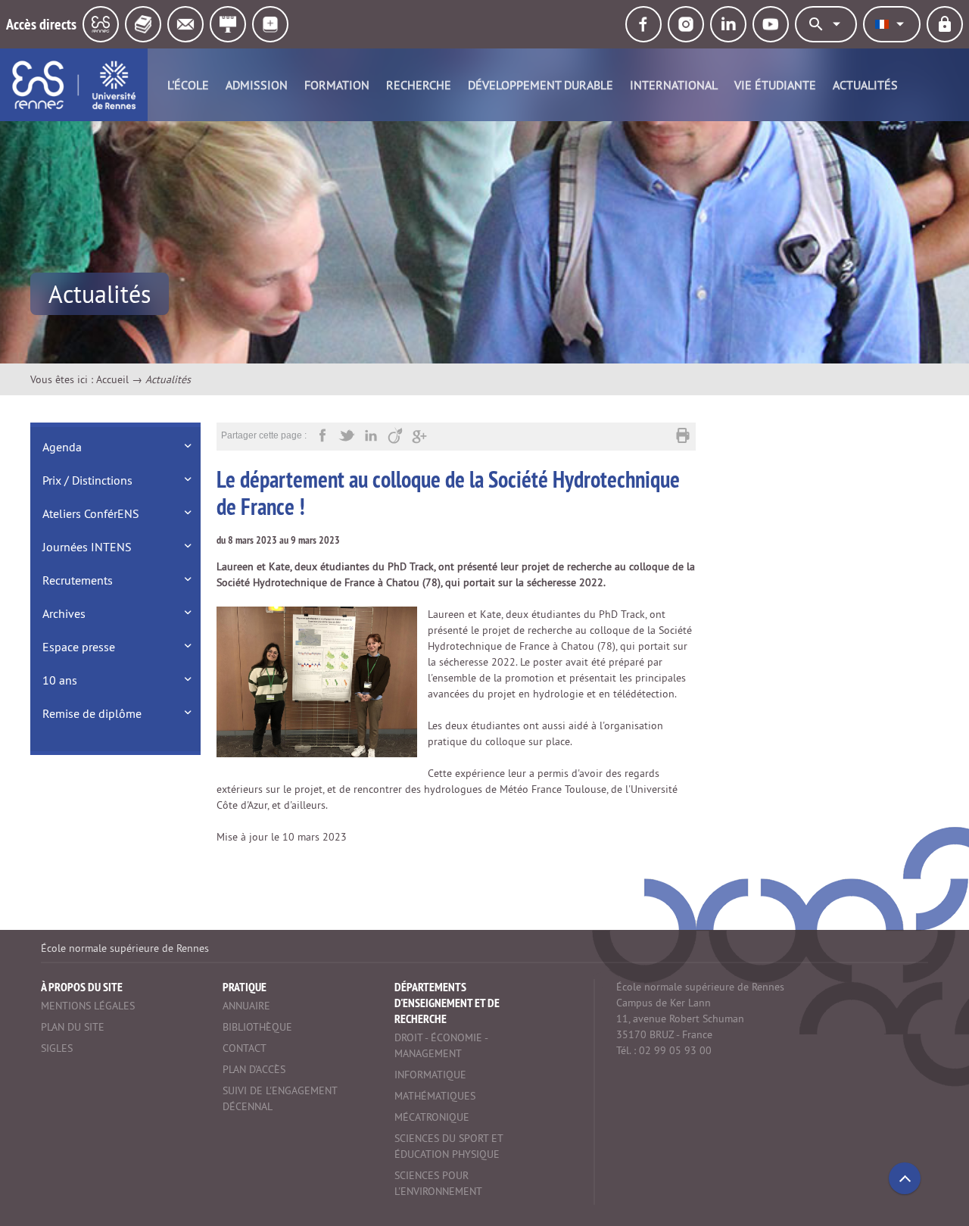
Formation (336, 84)
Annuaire (246, 1005)
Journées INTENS (87, 546)
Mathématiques (434, 1096)
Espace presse (78, 646)
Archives (64, 613)
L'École (188, 84)
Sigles (57, 1048)
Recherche (418, 84)
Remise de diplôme (92, 713)
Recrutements (77, 580)
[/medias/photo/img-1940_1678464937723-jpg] (317, 681)
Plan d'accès (254, 1069)
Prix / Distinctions (87, 480)
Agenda (62, 446)
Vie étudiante (775, 84)
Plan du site (72, 1027)
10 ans (59, 680)
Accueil (112, 379)
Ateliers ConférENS (90, 513)
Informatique (430, 1074)
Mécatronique (431, 1117)
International (674, 84)
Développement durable (540, 84)
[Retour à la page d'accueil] (74, 84)
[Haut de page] (905, 1178)
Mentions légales (88, 1005)
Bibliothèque (257, 1027)
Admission (257, 84)
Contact (244, 1048)
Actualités (865, 84)
